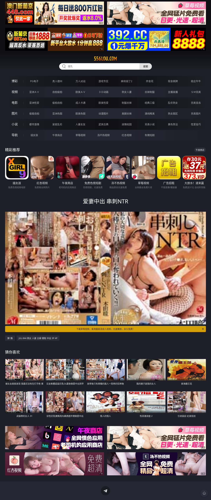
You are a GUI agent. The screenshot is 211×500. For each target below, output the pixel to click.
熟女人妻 (127, 92)
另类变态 (196, 102)
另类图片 (196, 113)
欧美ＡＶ (80, 92)
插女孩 (34, 135)
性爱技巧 (196, 124)
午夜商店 (57, 135)
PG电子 (34, 81)
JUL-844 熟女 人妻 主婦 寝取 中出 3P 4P (38, 338)
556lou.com (105, 58)
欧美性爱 (103, 102)
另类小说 (150, 124)
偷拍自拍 (57, 102)
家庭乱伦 (57, 124)
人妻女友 (80, 124)
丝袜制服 (150, 92)
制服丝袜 (127, 102)
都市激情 (34, 124)
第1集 (10, 338)
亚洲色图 (57, 113)
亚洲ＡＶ (34, 92)
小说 (15, 124)
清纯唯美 (150, 113)
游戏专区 (103, 81)
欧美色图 (80, 113)
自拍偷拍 (57, 92)
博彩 (15, 81)
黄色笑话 (173, 124)
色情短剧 (150, 135)
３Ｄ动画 (103, 92)
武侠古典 (103, 124)
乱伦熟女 (173, 102)
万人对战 (80, 81)
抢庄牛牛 (196, 81)
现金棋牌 (173, 81)
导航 (15, 135)
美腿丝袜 (127, 113)
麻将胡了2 (126, 81)
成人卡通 (80, 102)
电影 (15, 103)
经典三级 (150, 102)
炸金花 (149, 81)
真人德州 (57, 81)
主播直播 (173, 92)
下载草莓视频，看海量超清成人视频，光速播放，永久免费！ (105, 328)
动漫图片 (103, 113)
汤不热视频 (103, 135)
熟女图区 (173, 113)
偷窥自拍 (34, 113)
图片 (15, 113)
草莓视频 (80, 135)
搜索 (145, 66)
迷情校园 (127, 124)
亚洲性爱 (34, 102)
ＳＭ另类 (196, 92)
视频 (15, 92)
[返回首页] (204, 493)
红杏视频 (127, 135)
